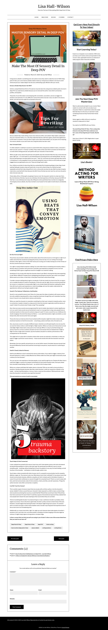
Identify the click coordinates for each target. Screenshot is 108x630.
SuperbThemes (65, 627)
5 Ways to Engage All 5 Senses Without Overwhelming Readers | (32, 555)
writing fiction (57, 528)
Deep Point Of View (16, 524)
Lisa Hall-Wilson (54, 6)
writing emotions (46, 528)
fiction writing (49, 524)
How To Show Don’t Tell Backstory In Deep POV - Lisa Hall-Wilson (33, 553)
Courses (61, 17)
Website (12, 598)
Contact (70, 17)
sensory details (35, 528)
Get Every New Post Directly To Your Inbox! (87, 25)
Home (36, 17)
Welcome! (45, 17)
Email (40, 590)
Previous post (15, 538)
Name (11, 590)
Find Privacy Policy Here (86, 259)
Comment (13, 571)
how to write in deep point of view (19, 528)
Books (53, 17)
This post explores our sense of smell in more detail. (23, 376)
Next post (61, 538)
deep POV (40, 524)
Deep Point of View (29, 524)
